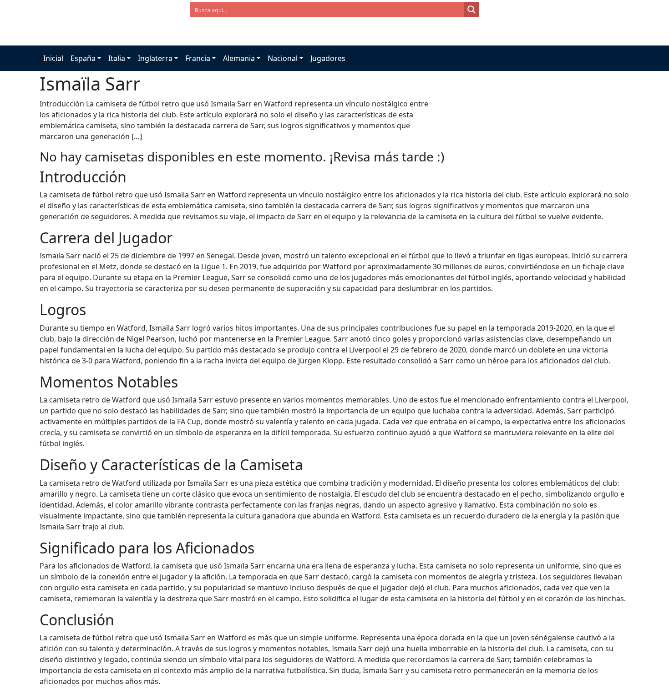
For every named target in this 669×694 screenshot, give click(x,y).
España (83, 58)
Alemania (239, 58)
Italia (116, 58)
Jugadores (327, 58)
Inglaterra (155, 58)
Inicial (53, 58)
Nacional (283, 58)
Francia (197, 58)
